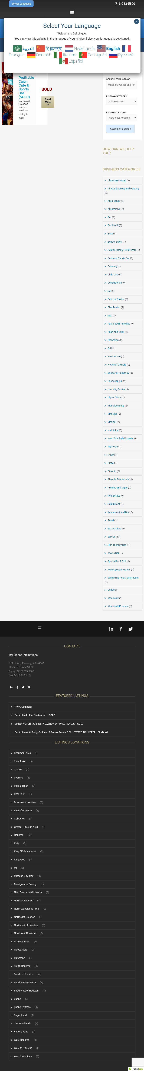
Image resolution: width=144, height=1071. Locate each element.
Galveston (19, 818)
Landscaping (115, 381)
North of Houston (23, 900)
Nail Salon (113, 430)
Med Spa (112, 413)
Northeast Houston (24, 102)
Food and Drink (116, 331)
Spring (17, 998)
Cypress (18, 777)
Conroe (18, 769)
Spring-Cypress (22, 1007)
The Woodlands (22, 1023)
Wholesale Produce (118, 606)
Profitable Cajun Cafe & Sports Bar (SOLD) (26, 87)
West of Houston (23, 1048)
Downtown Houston (25, 802)
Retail (111, 520)
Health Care (114, 356)
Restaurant (114, 504)
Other (111, 454)
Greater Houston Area (26, 826)
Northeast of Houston (26, 925)
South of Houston (23, 974)
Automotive (114, 209)
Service (111, 536)
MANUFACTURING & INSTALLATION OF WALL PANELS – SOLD (48, 723)
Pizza (111, 463)
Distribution (114, 307)
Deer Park (19, 794)
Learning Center (116, 389)
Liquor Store (114, 397)
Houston (19, 835)
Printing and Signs (117, 487)
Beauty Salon (115, 241)
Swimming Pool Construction (123, 577)
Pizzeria (112, 471)
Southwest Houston (25, 982)
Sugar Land (20, 1015)
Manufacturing (116, 405)
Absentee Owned (117, 180)
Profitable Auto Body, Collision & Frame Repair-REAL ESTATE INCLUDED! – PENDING (61, 732)
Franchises (114, 340)
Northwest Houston (25, 933)
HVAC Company (23, 706)
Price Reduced (22, 941)
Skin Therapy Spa (117, 545)
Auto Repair (114, 200)
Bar (110, 217)
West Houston (22, 1039)
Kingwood (19, 859)
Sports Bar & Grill (117, 561)
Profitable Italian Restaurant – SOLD (34, 715)
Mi (15, 867)
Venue (111, 589)
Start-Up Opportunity (119, 569)
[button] (72, 12)
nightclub (113, 446)
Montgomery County (25, 884)
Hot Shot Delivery (117, 364)
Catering (112, 266)
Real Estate (114, 495)
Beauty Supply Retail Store (122, 250)
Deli (110, 291)
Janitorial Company (118, 372)
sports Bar (113, 553)
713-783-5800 (125, 3)
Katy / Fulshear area (25, 851)
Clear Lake (19, 761)
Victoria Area (21, 1031)
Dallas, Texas (21, 785)
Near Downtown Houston (28, 892)
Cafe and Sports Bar (119, 258)
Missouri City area (24, 876)
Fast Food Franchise (119, 323)
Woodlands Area (23, 1056)
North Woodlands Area (26, 908)
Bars (110, 233)
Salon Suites (114, 528)
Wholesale (113, 598)
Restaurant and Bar (118, 512)
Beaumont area (22, 753)
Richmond (19, 957)
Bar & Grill (113, 225)
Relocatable (20, 949)
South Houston (22, 966)
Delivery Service (116, 299)
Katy (16, 843)
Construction (115, 282)
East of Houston (23, 810)
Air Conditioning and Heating (123, 188)
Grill (110, 348)
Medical (112, 422)
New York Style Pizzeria (120, 438)
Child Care (113, 274)
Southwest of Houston (26, 990)
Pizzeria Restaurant (118, 479)
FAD (110, 315)
